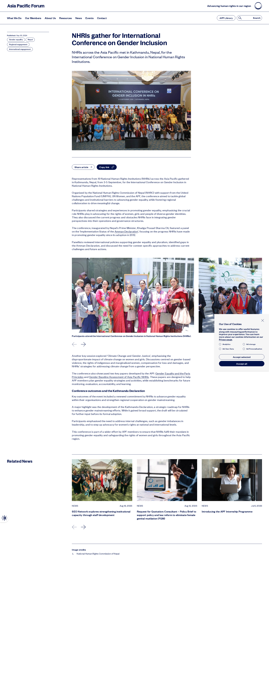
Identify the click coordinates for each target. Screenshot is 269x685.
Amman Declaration (126, 231)
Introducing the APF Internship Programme (227, 511)
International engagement (20, 49)
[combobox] (83, 167)
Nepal (30, 39)
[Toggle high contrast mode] (4, 518)
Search (256, 18)
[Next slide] (83, 344)
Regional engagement (18, 44)
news (75, 506)
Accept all (241, 363)
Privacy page (225, 339)
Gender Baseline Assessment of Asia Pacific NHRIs (119, 377)
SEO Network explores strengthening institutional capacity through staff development (101, 513)
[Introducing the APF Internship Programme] (232, 480)
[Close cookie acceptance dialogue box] (262, 320)
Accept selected (242, 356)
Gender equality (16, 39)
